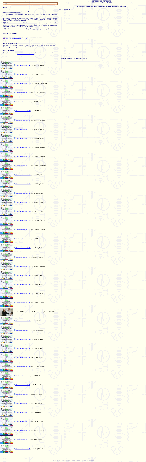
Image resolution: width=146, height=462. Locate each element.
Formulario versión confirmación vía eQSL (16, 38)
